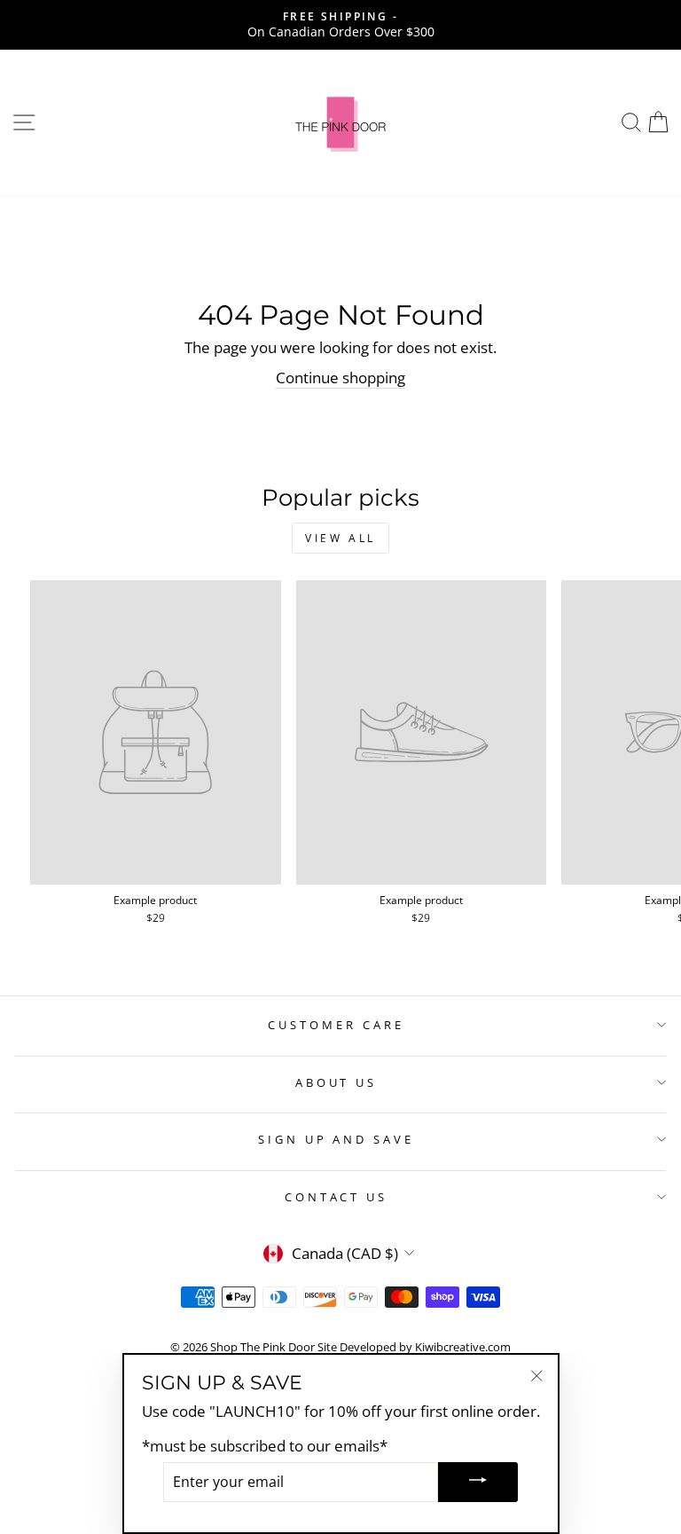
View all (340, 538)
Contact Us (336, 1197)
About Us (336, 1082)
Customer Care (336, 1025)
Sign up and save (336, 1139)
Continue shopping (340, 377)
